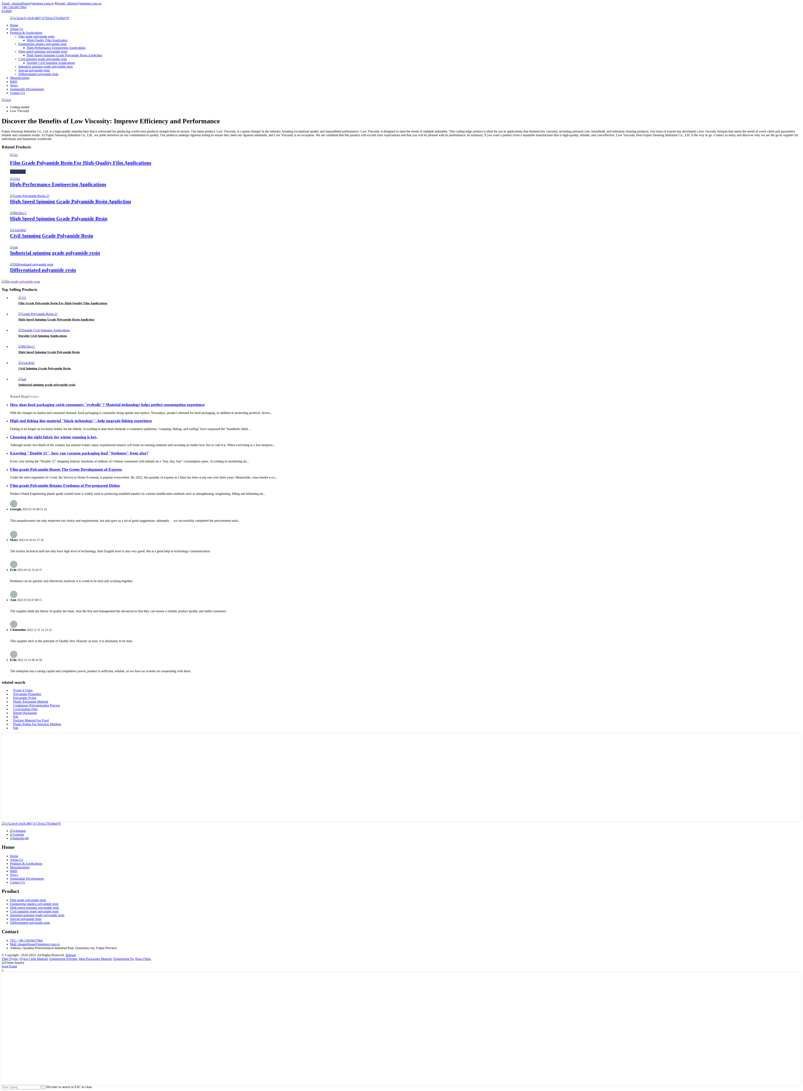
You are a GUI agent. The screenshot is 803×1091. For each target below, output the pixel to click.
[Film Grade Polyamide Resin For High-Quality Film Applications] (14, 155)
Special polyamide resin (34, 70)
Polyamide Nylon (24, 698)
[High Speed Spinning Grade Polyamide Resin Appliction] (30, 196)
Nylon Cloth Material (33, 959)
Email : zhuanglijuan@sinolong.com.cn (28, 3)
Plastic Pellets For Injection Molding (37, 724)
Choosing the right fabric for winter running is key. (54, 437)
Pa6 (15, 716)
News (14, 85)
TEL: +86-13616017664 (26, 940)
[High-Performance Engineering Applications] (15, 179)
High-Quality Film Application (47, 40)
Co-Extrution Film (25, 709)
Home (14, 25)
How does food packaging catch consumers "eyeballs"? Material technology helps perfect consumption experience (107, 404)
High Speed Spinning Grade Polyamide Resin (58, 218)
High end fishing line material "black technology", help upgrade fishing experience (81, 421)
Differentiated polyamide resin (38, 74)
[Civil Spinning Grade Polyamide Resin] (18, 230)
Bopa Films (143, 959)
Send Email (9, 966)
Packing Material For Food (31, 720)
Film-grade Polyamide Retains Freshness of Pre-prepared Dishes (65, 485)
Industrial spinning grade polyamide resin (45, 66)
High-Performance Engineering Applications (56, 48)
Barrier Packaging (25, 713)
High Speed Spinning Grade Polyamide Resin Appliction (64, 55)
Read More (17, 171)
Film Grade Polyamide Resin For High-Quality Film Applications (80, 162)
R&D (13, 81)
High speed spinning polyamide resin (42, 51)
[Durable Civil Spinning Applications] (44, 330)
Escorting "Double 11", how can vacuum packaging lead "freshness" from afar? (79, 453)
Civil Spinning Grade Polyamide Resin (51, 235)
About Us (16, 29)
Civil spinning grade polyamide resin (42, 59)
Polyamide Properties (27, 694)
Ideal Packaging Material (95, 959)
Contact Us (17, 93)
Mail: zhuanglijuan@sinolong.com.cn (35, 944)
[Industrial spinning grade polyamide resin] (14, 247)
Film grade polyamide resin (36, 36)
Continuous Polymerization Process (36, 705)
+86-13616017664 (14, 7)
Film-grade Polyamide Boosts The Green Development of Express (66, 469)
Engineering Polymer (63, 959)
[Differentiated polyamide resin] (31, 264)
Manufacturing (19, 78)
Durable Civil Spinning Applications (51, 63)
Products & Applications (26, 32)
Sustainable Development (27, 89)
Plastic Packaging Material (30, 701)
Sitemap (70, 955)
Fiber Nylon (10, 959)
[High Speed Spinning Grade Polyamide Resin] (18, 213)
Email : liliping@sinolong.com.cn (79, 3)
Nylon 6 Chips (23, 690)
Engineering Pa (123, 959)
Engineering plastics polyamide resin (42, 44)
